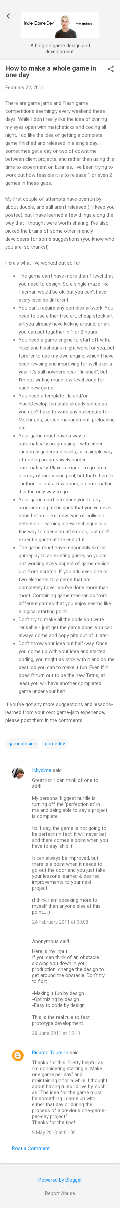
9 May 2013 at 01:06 (54, 1132)
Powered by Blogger (60, 1180)
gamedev (55, 744)
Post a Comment (31, 1148)
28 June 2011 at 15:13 (56, 1033)
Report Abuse (60, 1193)
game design (22, 744)
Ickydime (41, 770)
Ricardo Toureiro (50, 1053)
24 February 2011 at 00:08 (60, 922)
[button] (111, 69)
